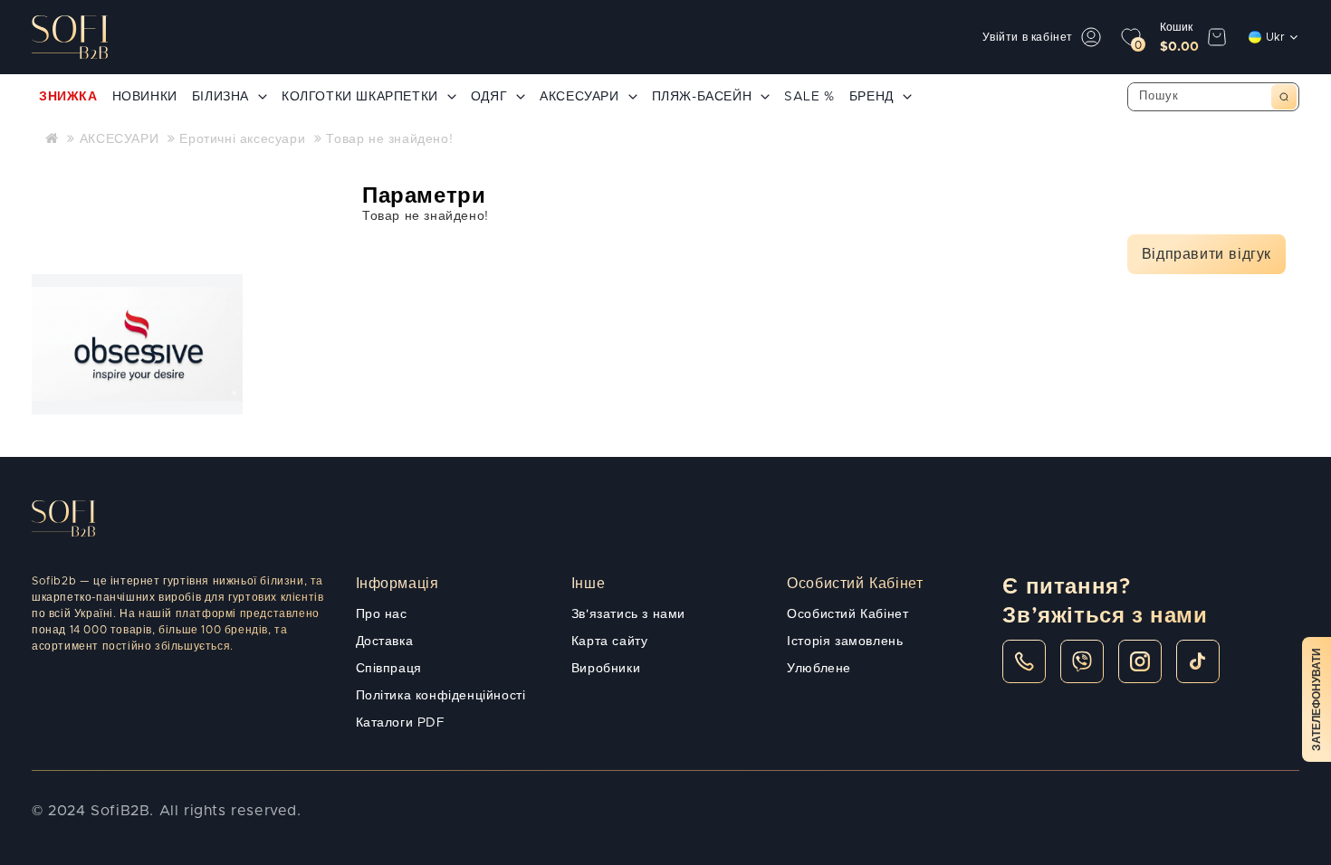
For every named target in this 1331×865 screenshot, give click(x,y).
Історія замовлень (845, 641)
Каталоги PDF (400, 723)
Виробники (605, 668)
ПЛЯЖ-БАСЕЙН (702, 96)
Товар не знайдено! (389, 139)
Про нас (381, 614)
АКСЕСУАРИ (579, 96)
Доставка (385, 641)
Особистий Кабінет (847, 614)
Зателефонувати (1316, 699)
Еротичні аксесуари (242, 139)
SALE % (809, 96)
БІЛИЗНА (220, 96)
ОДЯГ (489, 96)
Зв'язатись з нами (628, 614)
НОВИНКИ (144, 96)
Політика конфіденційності (441, 695)
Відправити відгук (1206, 254)
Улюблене (819, 668)
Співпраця (389, 668)
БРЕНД (871, 96)
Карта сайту (609, 641)
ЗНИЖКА (68, 96)
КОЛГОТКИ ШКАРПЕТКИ (360, 96)
